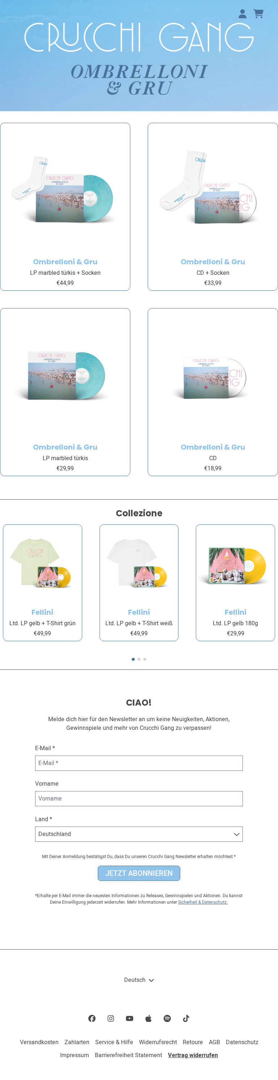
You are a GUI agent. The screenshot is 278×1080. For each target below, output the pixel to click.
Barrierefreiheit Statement (128, 1055)
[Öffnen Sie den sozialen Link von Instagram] (111, 1018)
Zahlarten (76, 1042)
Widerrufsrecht (158, 1042)
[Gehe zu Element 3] (144, 659)
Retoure (193, 1042)
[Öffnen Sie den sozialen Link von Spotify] (167, 1018)
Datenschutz (242, 1042)
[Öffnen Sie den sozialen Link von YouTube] (130, 1018)
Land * (43, 819)
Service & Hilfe (114, 1042)
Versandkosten (39, 1042)
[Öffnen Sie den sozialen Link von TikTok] (186, 1018)
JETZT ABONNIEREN (139, 873)
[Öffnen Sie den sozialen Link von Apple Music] (148, 1018)
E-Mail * (45, 748)
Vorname (47, 783)
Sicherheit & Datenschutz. (203, 902)
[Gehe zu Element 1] (133, 659)
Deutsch (135, 980)
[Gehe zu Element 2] (139, 659)
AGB (214, 1042)
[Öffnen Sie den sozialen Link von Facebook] (92, 1018)
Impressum (74, 1055)
